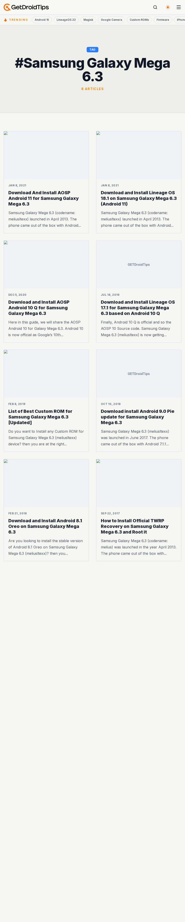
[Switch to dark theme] (167, 7)
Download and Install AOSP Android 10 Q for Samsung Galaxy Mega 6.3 (38, 307)
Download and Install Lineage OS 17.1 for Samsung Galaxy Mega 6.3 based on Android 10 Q (138, 307)
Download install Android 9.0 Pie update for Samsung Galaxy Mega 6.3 (137, 417)
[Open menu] (178, 7)
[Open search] (155, 7)
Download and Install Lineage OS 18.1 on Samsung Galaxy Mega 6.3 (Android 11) (139, 198)
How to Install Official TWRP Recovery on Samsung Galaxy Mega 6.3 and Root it (135, 526)
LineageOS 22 (66, 19)
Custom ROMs (139, 19)
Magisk (88, 19)
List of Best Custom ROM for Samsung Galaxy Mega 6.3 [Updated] (40, 417)
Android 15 (42, 19)
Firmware (163, 19)
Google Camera (111, 19)
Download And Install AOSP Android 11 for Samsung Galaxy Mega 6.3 (43, 198)
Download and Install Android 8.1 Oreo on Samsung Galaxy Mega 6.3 (45, 526)
